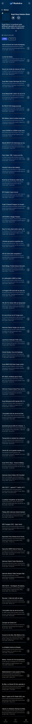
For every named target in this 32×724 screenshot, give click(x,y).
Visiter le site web (8, 35)
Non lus (12, 38)
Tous (4, 38)
